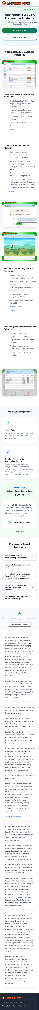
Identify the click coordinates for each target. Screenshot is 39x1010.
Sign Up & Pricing (19, 37)
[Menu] (35, 3)
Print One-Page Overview (19, 624)
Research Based (16, 307)
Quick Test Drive (19, 30)
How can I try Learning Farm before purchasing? (16, 598)
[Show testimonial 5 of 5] (22, 531)
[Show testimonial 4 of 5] (21, 531)
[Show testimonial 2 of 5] (17, 531)
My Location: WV (30, 9)
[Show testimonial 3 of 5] (19, 531)
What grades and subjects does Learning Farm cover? (16, 555)
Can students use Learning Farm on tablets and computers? (15, 587)
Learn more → (23, 474)
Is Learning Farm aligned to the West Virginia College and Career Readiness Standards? (16, 575)
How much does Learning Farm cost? (15, 564)
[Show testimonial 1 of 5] (16, 531)
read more (11, 129)
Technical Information (13, 824)
